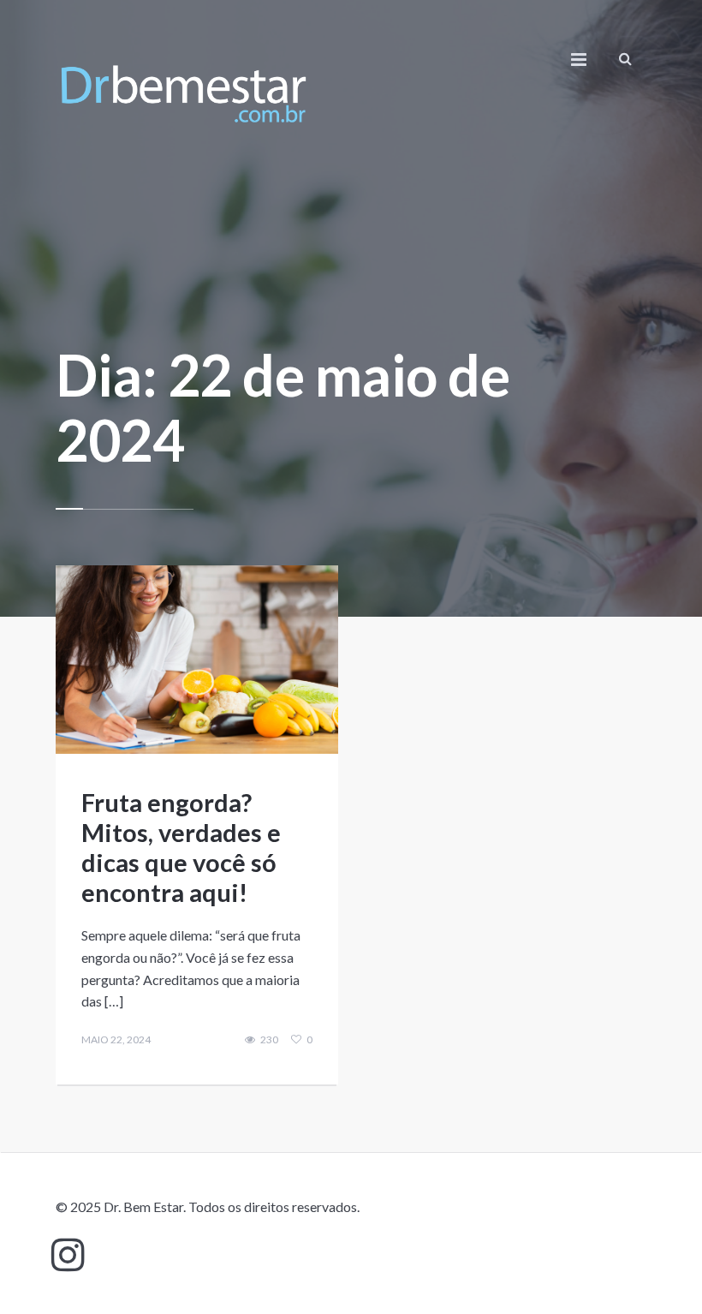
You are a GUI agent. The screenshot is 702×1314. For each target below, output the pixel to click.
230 (269, 1040)
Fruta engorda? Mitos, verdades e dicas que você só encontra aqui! (181, 846)
